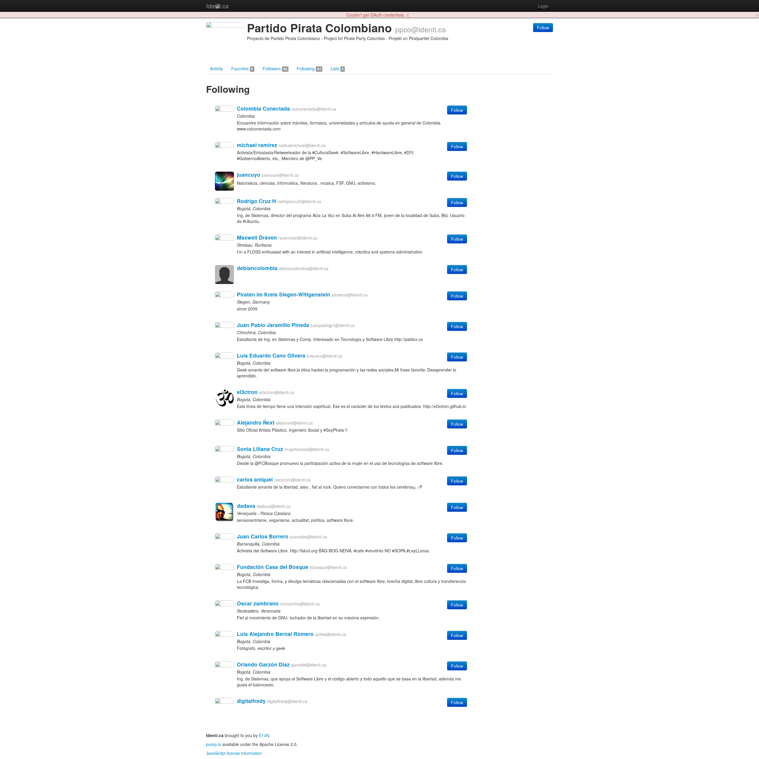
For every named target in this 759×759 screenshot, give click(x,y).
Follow (543, 28)
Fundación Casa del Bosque (272, 566)
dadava (246, 505)
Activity (216, 68)
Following (309, 68)
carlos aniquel (255, 479)
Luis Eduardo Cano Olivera (271, 355)
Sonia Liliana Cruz (260, 448)
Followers (275, 68)
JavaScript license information (234, 753)
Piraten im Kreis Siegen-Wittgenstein (283, 294)
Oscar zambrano (258, 603)
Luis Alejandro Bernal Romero (275, 633)
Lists (337, 68)
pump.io (213, 744)
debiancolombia (257, 268)
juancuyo (248, 174)
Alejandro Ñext (256, 422)
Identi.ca (217, 5)
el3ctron (247, 392)
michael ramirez (257, 145)
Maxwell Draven (257, 237)
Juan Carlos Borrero (262, 536)
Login (543, 6)
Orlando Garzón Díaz (263, 664)
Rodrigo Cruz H (256, 201)
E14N (264, 735)
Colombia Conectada (263, 108)
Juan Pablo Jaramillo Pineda (273, 325)
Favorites (242, 68)
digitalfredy (251, 700)
